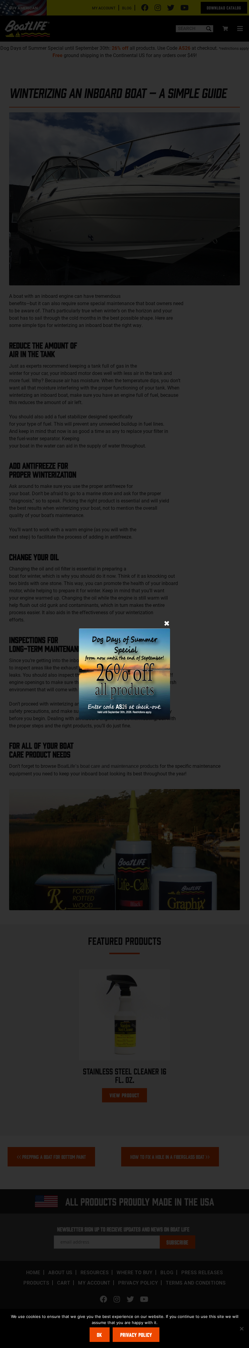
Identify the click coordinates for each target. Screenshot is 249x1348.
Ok (99, 1335)
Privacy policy (136, 1335)
